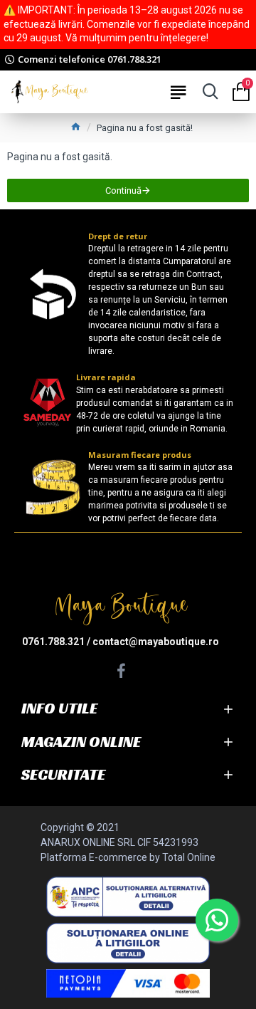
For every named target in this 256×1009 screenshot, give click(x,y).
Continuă (123, 190)
